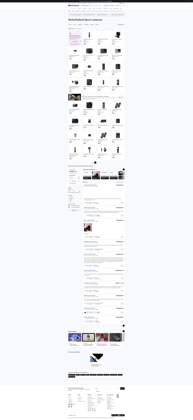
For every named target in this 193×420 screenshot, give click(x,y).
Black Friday (99, 402)
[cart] (124, 5)
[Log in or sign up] (121, 5)
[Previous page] (93, 163)
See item (95, 202)
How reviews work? (73, 183)
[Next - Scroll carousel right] (124, 169)
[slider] (69, 192)
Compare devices (100, 398)
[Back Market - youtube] (73, 404)
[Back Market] (73, 5)
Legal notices (109, 407)
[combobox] (70, 24)
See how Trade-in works (75, 43)
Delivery (79, 399)
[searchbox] (92, 5)
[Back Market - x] (71, 406)
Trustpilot (69, 402)
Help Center (80, 398)
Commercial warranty (91, 398)
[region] (104, 175)
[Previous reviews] (121, 326)
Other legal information (110, 406)
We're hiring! (70, 401)
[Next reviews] (124, 326)
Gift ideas (98, 401)
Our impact (70, 399)
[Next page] (100, 163)
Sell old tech (90, 401)
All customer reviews (100, 399)
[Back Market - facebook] (69, 406)
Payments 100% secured (92, 408)
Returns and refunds (81, 401)
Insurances (89, 399)
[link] (120, 97)
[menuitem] (85, 8)
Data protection (109, 404)
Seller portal (89, 406)
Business (117, 5)
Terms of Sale (109, 398)
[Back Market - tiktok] (71, 404)
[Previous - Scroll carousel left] (121, 169)
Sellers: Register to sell (91, 405)
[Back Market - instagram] (69, 404)
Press (69, 398)
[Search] (81, 5)
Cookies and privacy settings (110, 403)
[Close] (192, 1)
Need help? (112, 5)
